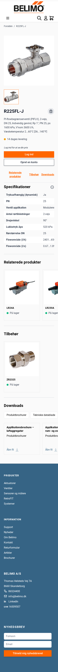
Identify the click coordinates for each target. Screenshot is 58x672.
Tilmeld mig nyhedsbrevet (28, 653)
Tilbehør (34, 174)
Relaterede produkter (15, 174)
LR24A (10, 307)
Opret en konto (29, 162)
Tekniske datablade (44, 415)
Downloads (47, 174)
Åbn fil (10, 449)
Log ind (29, 154)
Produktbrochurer (16, 415)
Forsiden (8, 26)
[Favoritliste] (51, 111)
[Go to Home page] (29, 7)
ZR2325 (11, 379)
